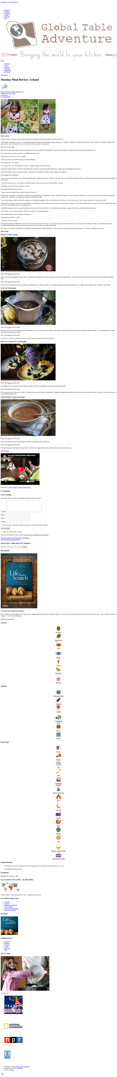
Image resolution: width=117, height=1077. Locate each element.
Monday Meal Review (17, 92)
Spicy (58, 800)
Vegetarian (58, 704)
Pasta (58, 775)
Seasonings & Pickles (58, 784)
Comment (3, 511)
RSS (5, 18)
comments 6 (4, 95)
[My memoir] (19, 608)
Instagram (7, 10)
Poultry (58, 818)
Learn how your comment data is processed (35, 535)
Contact (6, 903)
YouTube (7, 16)
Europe (3, 92)
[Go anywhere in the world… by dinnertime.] (10, 892)
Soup (58, 648)
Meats (58, 826)
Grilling (58, 712)
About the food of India (10, 539)
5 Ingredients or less (58, 722)
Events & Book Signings (11, 908)
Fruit (58, 841)
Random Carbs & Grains (58, 851)
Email (3, 518)
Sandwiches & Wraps (58, 859)
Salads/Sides (58, 640)
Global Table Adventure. (22, 1066)
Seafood (58, 810)
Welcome (7, 64)
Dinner (58, 657)
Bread (58, 752)
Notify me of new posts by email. (12, 532)
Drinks (59, 665)
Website (3, 521)
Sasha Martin (6, 97)
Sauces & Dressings (58, 793)
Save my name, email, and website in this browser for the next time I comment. (25, 525)
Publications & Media (10, 905)
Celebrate (7, 69)
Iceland (8, 92)
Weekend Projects (58, 696)
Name (3, 515)
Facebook (7, 13)
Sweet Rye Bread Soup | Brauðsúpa (15, 538)
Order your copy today (7, 619)
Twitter (6, 15)
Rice (58, 767)
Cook (6, 65)
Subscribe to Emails (10, 910)
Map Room (7, 70)
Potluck (58, 738)
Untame (11, 1070)
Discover (7, 67)
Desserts (58, 682)
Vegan (58, 730)
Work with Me (8, 907)
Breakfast (58, 632)
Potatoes (58, 759)
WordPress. (20, 1068)
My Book (7, 72)
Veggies (58, 833)
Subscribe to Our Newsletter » (9, 2)
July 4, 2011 (12, 93)
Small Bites (58, 673)
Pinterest (6, 12)
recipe (15, 234)
